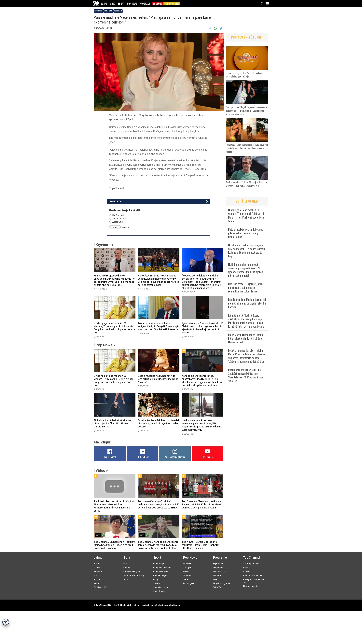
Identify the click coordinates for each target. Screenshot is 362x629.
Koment (127, 567)
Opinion (126, 563)
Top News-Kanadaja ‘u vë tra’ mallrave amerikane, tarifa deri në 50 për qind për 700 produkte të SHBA (158, 504)
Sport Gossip (159, 591)
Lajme (104, 3)
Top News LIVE (172, 3)
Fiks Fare (217, 575)
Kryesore (98, 11)
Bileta (245, 567)
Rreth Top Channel (251, 563)
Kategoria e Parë (160, 571)
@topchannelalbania (175, 457)
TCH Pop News (142, 457)
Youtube (157, 3)
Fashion (186, 571)
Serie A (156, 583)
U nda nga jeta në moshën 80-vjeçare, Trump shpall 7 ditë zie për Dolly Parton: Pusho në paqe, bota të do (114, 330)
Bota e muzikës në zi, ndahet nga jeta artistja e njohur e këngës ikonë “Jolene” (158, 380)
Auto (125, 579)
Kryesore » (104, 245)
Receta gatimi (189, 583)
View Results (125, 227)
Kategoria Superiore (162, 567)
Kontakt (246, 571)
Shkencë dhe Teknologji (134, 575)
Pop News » (105, 345)
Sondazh (115, 201)
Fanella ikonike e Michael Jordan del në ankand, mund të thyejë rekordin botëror (158, 425)
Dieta (185, 579)
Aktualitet (98, 571)
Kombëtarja (158, 563)
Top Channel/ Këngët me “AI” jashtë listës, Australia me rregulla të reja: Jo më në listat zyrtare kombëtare (158, 545)
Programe (145, 3)
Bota (126, 557)
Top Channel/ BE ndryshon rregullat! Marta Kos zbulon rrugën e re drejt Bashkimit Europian (114, 545)
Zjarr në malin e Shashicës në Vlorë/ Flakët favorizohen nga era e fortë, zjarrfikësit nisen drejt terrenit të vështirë (202, 330)
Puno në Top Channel (252, 575)
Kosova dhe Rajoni (131, 571)
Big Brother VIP (219, 563)
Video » (102, 470)
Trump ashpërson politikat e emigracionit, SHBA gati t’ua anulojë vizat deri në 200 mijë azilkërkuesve (158, 328)
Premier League (160, 575)
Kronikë (97, 567)
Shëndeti (187, 575)
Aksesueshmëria (250, 586)
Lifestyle (187, 567)
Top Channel (110, 457)
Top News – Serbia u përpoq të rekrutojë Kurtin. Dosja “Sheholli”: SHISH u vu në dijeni (200, 545)
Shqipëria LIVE (219, 571)
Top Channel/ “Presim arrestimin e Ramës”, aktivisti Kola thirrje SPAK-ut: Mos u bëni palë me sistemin (201, 504)
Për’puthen (218, 567)
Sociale (97, 579)
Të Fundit (118, 11)
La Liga (156, 579)
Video (112, 3)
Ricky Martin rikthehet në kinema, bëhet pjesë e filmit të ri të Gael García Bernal (113, 425)
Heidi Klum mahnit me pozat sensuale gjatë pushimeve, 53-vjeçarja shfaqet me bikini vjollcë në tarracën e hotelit (202, 427)
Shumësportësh (160, 587)
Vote (115, 227)
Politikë (97, 563)
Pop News (132, 3)
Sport (121, 3)
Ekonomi (97, 575)
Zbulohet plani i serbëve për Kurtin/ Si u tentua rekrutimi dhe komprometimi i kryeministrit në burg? (114, 506)
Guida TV (217, 587)
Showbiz (187, 563)
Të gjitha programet (222, 583)
